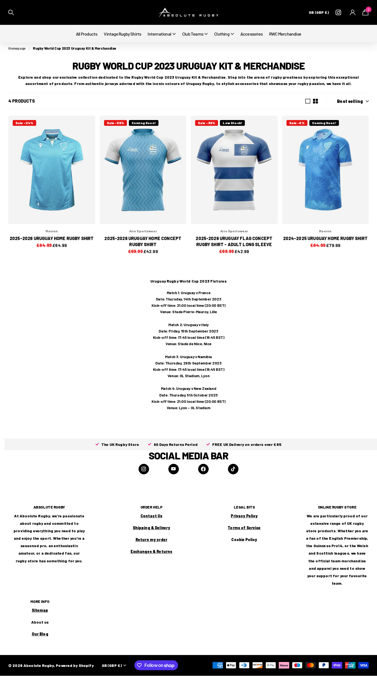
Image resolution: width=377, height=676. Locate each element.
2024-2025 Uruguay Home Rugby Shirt (325, 238)
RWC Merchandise (285, 33)
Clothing (221, 33)
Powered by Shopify (75, 665)
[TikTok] (233, 469)
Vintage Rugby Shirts (122, 33)
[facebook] (203, 469)
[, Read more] (339, 12)
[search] (11, 12)
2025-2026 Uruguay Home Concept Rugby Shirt (142, 241)
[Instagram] (144, 469)
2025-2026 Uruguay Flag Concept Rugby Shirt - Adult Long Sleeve (234, 241)
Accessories (251, 33)
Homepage (17, 48)
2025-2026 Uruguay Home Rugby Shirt (52, 238)
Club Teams (192, 33)
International (159, 33)
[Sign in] (353, 12)
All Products (86, 33)
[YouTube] (173, 469)
